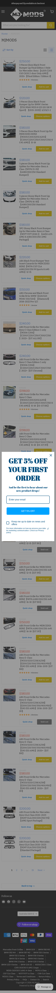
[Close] (50, 455)
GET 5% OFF (28, 511)
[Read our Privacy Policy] (48, 528)
